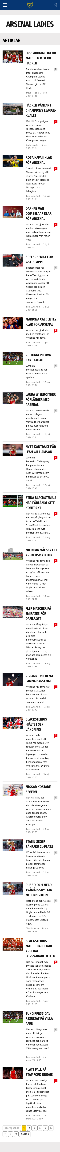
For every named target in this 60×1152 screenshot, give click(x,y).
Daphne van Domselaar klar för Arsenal (39, 213)
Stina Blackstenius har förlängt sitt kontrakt (41, 502)
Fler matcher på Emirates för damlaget (38, 613)
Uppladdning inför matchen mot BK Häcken (41, 58)
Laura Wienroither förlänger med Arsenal (41, 399)
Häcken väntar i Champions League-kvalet (41, 110)
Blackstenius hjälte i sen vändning (36, 724)
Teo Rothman (32, 928)
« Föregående (11, 1127)
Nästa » (25, 1133)
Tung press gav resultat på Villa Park (39, 1018)
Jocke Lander (32, 145)
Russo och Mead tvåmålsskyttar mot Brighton (39, 890)
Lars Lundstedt (33, 195)
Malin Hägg (31, 92)
